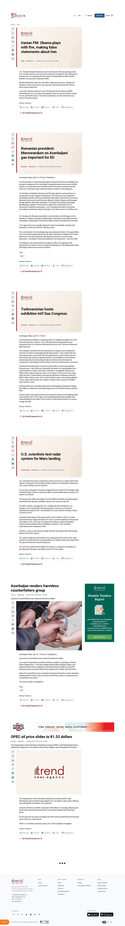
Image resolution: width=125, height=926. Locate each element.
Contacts (60, 888)
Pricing (80, 883)
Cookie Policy (101, 891)
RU (111, 922)
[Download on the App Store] (93, 914)
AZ (108, 922)
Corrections (61, 894)
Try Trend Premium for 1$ (32, 113)
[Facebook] (18, 914)
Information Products (84, 885)
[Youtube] (26, 914)
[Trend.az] (18, 15)
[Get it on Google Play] (106, 914)
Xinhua (37, 485)
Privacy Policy (101, 885)
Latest (40, 883)
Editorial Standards (63, 891)
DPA (42, 803)
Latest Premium (43, 885)
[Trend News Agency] (17, 881)
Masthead (61, 885)
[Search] (75, 15)
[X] (22, 914)
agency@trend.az (16, 901)
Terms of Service (102, 883)
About (59, 883)
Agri (22, 256)
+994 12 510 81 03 (17, 899)
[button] (13, 29)
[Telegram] (30, 914)
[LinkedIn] (35, 914)
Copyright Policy (102, 888)
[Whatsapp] (13, 914)
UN (21, 690)
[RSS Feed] (39, 914)
